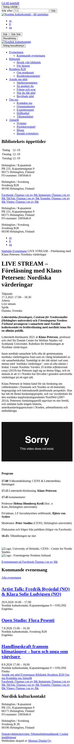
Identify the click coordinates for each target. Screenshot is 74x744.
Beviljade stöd (25, 96)
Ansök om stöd (18, 79)
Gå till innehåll (10, 3)
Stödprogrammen (27, 82)
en (10, 27)
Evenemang (16, 52)
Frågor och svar (26, 89)
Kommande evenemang (31, 55)
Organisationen (26, 106)
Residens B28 (17, 69)
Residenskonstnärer (28, 76)
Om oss (13, 99)
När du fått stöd (26, 92)
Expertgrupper (25, 109)
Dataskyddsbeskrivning (16, 734)
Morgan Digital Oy (39, 740)
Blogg (20, 130)
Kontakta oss (24, 103)
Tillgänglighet (25, 116)
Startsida (7, 251)
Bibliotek (14, 59)
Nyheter (21, 123)
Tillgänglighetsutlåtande (45, 734)
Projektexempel (26, 126)
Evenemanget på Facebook (30, 561)
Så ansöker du (25, 86)
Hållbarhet (23, 113)
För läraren (23, 65)
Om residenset (25, 72)
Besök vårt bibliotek (29, 62)
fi (10, 24)
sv (10, 20)
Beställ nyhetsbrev (28, 133)
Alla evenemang (11, 577)
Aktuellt (14, 120)
